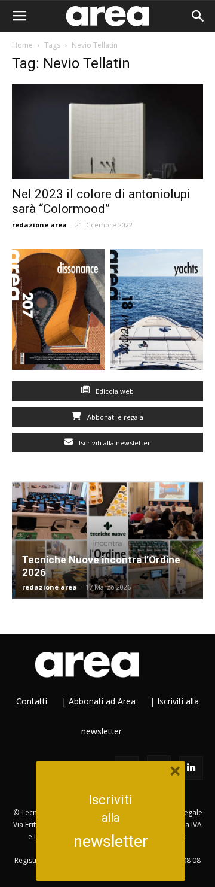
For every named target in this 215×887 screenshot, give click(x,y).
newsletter (110, 841)
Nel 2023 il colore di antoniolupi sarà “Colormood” (101, 201)
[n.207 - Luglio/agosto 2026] (58, 312)
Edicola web (114, 391)
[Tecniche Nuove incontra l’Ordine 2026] (107, 540)
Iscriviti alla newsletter (113, 442)
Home (22, 45)
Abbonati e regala (114, 416)
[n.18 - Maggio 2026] (156, 312)
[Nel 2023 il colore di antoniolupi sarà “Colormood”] (107, 131)
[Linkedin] (191, 768)
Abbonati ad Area (102, 701)
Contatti (31, 701)
